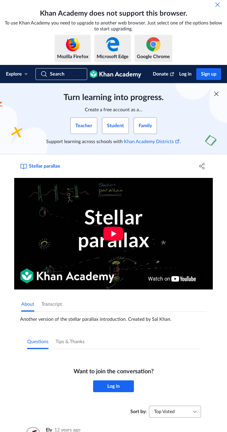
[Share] (202, 166)
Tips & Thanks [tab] (70, 341)
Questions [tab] (37, 341)
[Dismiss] (217, 4)
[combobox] (175, 412)
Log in (185, 74)
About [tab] (27, 304)
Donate (160, 74)
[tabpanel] (113, 317)
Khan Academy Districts (149, 141)
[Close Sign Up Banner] (216, 94)
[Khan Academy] (115, 74)
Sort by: (138, 411)
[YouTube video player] (113, 233)
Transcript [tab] (51, 304)
